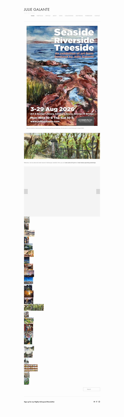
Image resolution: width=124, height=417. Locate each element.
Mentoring (79, 15)
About (55, 15)
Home (32, 15)
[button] (26, 191)
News (60, 15)
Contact (97, 15)
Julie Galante (37, 9)
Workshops (88, 15)
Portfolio (40, 15)
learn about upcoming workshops (87, 162)
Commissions (69, 15)
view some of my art (70, 162)
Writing (47, 15)
